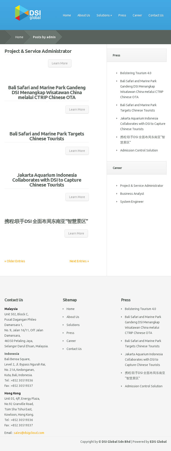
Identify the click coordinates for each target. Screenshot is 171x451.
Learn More (60, 63)
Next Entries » (79, 261)
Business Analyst (132, 193)
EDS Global (158, 441)
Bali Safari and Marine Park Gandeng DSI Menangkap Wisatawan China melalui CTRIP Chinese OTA (47, 92)
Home (67, 15)
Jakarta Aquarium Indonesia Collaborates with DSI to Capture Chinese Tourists (46, 179)
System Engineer (132, 201)
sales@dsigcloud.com (29, 433)
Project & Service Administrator (37, 51)
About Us (83, 15)
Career (137, 15)
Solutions (103, 15)
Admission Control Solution (139, 150)
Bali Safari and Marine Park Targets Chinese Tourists (46, 136)
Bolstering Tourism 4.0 (135, 73)
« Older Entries (14, 261)
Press (122, 15)
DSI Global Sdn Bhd (116, 441)
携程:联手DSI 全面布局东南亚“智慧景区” (46, 221)
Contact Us (156, 15)
